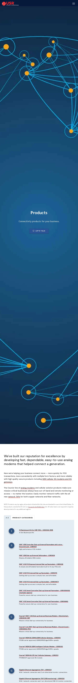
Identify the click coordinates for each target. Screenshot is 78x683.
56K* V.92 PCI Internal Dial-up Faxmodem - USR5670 (38, 573)
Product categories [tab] (22, 518)
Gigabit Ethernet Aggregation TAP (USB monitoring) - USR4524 (41, 678)
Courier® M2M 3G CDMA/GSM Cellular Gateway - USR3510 (40, 638)
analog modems (28, 488)
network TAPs (14, 497)
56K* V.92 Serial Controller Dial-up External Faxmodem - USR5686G (43, 601)
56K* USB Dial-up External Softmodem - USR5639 (37, 555)
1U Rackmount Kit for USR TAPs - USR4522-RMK (36, 530)
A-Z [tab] (7, 518)
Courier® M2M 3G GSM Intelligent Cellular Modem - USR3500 (41, 646)
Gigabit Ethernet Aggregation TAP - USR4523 (35, 670)
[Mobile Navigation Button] (73, 4)
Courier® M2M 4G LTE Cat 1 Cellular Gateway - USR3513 (38, 655)
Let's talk (40, 231)
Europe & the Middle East (36, 507)
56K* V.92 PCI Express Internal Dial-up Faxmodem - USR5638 (41, 564)
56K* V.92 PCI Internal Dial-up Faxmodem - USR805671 (39, 582)
